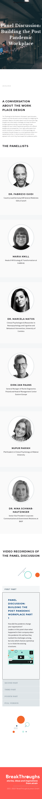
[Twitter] (7, 753)
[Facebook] (4, 753)
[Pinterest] (10, 753)
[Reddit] (20, 753)
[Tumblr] (13, 753)
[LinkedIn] (17, 753)
